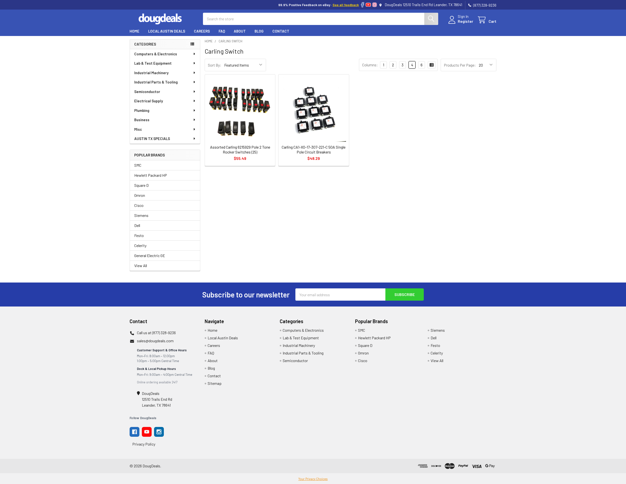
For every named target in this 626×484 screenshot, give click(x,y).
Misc (138, 129)
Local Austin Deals (166, 31)
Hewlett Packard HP (150, 175)
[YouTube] (368, 5)
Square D (141, 185)
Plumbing (141, 110)
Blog (259, 31)
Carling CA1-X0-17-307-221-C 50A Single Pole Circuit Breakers (314, 149)
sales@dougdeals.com (155, 340)
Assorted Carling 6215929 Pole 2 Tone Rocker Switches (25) (240, 149)
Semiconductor (147, 91)
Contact (280, 31)
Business (141, 120)
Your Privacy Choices (313, 479)
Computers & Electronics (155, 54)
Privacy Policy (143, 444)
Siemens (141, 215)
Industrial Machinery (151, 73)
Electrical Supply (148, 101)
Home (134, 31)
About (240, 31)
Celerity (140, 245)
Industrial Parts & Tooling (156, 82)
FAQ (222, 31)
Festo (139, 235)
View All (140, 265)
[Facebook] (362, 5)
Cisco (139, 205)
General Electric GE (149, 255)
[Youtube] (147, 432)
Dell (137, 225)
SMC (137, 165)
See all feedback (346, 5)
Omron (139, 195)
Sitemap (215, 383)
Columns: (370, 64)
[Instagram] (375, 5)
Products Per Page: (460, 65)
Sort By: (214, 65)
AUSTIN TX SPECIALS (152, 138)
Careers (202, 31)
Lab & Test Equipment (153, 63)
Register (465, 21)
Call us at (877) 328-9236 (156, 332)
